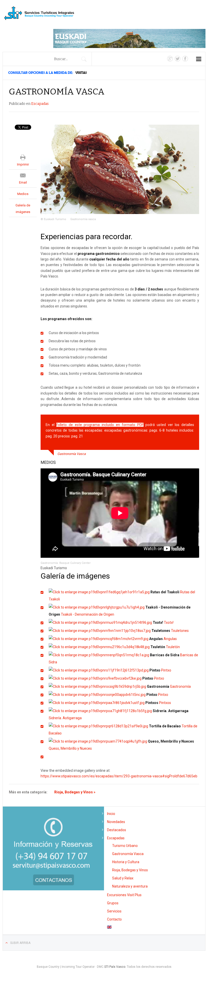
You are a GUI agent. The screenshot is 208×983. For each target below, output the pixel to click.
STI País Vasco (114, 967)
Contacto (114, 919)
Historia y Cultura (125, 862)
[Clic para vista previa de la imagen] (120, 169)
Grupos (112, 903)
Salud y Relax (122, 878)
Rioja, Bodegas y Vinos (130, 870)
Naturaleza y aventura (130, 886)
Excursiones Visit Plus (124, 895)
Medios (22, 194)
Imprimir (23, 164)
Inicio (111, 814)
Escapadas (40, 104)
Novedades (116, 822)
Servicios (114, 911)
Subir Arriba (20, 943)
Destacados (116, 830)
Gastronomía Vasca (128, 854)
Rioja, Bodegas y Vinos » (74, 792)
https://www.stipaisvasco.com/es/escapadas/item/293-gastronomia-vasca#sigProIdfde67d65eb (119, 776)
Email (23, 182)
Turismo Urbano (125, 846)
